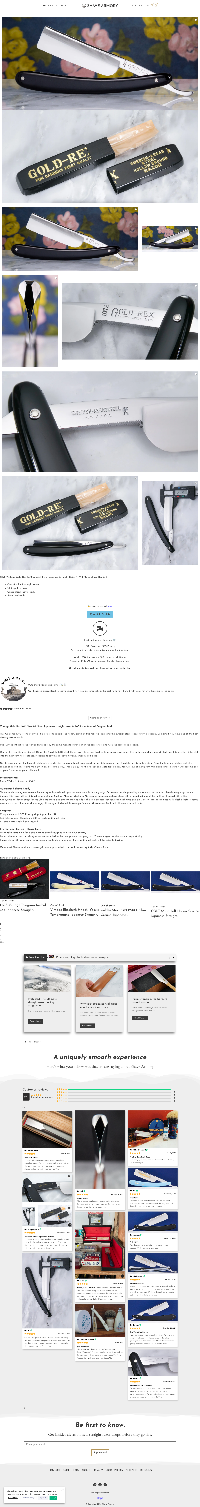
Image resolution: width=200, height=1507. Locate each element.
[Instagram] (94, 1484)
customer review (21, 709)
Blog (134, 6)
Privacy (98, 1470)
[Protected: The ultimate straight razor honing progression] (47, 991)
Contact (64, 6)
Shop (46, 6)
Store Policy (114, 1470)
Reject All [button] (43, 1498)
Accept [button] (53, 1498)
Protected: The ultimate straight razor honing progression (42, 1002)
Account (144, 6)
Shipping (132, 1470)
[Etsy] (100, 1484)
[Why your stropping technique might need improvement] (99, 996)
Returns (146, 1470)
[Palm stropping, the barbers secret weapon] (152, 991)
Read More (13, 1498)
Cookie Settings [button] (28, 1498)
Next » (37, 1042)
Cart (66, 1470)
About (53, 6)
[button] (169, 957)
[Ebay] (105, 1484)
